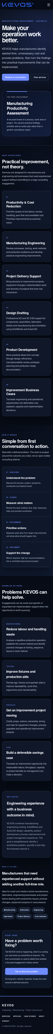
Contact (5, 1021)
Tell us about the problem (26, 971)
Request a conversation (15, 77)
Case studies (30, 1016)
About (41, 1016)
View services (40, 77)
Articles (17, 1016)
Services (6, 1016)
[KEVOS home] (17, 5)
